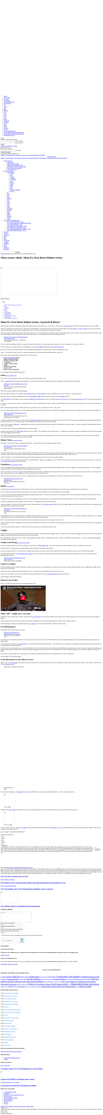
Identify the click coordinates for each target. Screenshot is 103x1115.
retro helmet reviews (9, 664)
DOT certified (27, 393)
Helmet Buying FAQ (9, 135)
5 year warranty (32, 623)
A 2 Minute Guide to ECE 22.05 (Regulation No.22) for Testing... (22, 1069)
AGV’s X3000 (83, 328)
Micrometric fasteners (8, 984)
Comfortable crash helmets (68, 976)
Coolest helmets (23, 979)
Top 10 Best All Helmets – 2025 (15, 221)
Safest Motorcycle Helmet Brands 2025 (14, 134)
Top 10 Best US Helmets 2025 (11, 220)
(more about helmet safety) (11, 375)
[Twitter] (9, 262)
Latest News (7, 100)
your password (19, 142)
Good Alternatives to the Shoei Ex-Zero (11, 318)
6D (4, 105)
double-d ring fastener (36, 420)
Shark (5, 125)
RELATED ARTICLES (7, 876)
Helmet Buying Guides (13, 163)
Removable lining (79, 984)
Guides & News (8, 161)
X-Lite (5, 129)
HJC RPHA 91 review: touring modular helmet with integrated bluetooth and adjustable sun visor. (33, 883)
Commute (6, 243)
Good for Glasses (14, 981)
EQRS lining (20, 431)
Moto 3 (75, 328)
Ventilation (6, 308)
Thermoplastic (70, 986)
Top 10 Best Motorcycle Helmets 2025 (14, 132)
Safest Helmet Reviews (10, 131)
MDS (11, 185)
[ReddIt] (20, 262)
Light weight (65, 981)
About (5, 96)
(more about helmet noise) (17, 440)
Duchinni (12, 178)
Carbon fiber (43, 977)
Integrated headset (56, 981)
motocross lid (68, 326)
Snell (5, 245)
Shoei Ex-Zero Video (8, 314)
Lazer (5, 115)
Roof (11, 188)
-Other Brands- (11, 172)
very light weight (36, 616)
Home (2, 253)
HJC (5, 112)
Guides (45, 981)
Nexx (5, 118)
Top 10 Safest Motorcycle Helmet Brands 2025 (19, 223)
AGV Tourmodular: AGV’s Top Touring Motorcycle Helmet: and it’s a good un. (27, 889)
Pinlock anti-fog (48, 504)
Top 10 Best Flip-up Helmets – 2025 (16, 227)
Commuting (4, 979)
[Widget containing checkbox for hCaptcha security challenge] (13, 940)
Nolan (5, 119)
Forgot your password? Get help (9, 146)
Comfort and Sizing (8, 312)
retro (53, 330)
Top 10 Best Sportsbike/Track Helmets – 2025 (19, 229)
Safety (6, 306)
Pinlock (32, 984)
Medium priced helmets (87, 982)
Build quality (35, 977)
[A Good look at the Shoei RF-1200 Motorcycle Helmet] (10, 1082)
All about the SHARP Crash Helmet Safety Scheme (20, 867)
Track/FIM (6, 240)
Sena (5, 123)
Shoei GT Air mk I (61, 399)
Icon (5, 113)
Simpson (6, 128)
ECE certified (41, 393)
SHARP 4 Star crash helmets (17, 986)
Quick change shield (59, 984)
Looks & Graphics (7, 313)
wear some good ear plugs (8, 461)
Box (11, 175)
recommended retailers (52, 574)
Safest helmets (94, 984)
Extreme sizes (69, 979)
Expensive (6, 249)
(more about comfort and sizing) (23, 542)
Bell (5, 109)
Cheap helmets (51, 977)
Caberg (12, 176)
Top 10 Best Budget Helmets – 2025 (16, 230)
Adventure (6, 235)
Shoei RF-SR (60, 347)
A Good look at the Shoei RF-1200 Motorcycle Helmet (18, 1085)
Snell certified (29, 986)
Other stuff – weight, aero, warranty (10, 315)
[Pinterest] (15, 262)
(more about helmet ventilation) (16, 464)
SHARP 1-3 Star (4, 986)
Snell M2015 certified (35, 396)
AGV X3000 (12, 809)
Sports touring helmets (50, 986)
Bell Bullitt (20, 792)
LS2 (5, 116)
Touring (6, 242)
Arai (5, 107)
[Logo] (17, 158)
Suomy (12, 191)
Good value (25, 982)
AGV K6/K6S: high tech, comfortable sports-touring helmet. (20, 906)
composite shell (9, 381)
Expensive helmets (59, 979)
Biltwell (6, 110)
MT (11, 187)
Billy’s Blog (7, 97)
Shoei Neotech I (79, 399)
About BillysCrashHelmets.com (12, 1058)
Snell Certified (39, 347)
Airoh (11, 174)
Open (5, 236)
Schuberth (6, 120)
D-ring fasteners (34, 979)
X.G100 (54, 827)
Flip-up (6, 233)
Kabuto (12, 182)
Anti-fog (16, 976)
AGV (5, 106)
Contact (6, 1059)
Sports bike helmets (36, 986)
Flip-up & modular (85, 979)
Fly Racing (13, 179)
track (40, 435)
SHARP (62, 396)
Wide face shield (85, 986)
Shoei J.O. (14, 489)
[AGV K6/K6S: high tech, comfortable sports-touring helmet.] (9, 903)
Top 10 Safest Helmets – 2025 (14, 224)
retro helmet (15, 662)
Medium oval (74, 981)
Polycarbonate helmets (43, 984)
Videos (77, 986)
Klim (11, 184)
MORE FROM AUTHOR (21, 876)
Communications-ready (90, 977)
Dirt (5, 237)
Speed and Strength (15, 190)
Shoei (5, 126)
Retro (5, 239)
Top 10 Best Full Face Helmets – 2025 (17, 226)
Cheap (5, 246)
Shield (6, 309)
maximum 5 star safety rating (36, 399)
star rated (53, 347)
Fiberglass (76, 979)
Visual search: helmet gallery (14, 168)
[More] (26, 262)
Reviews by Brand (8, 171)
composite (12, 358)
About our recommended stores (15, 165)
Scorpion (6, 122)
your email (18, 150)
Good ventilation (37, 981)
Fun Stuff (6, 99)
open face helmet (22, 644)
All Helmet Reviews (9, 102)
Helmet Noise (7, 307)
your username (19, 141)
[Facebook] (3, 262)
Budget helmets (24, 977)
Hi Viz (50, 981)
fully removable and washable (24, 553)
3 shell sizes (16, 424)
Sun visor (61, 986)
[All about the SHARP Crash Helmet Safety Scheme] (5, 1076)
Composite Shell (12, 979)
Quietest (69, 984)
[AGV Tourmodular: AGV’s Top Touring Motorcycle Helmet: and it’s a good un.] (8, 886)
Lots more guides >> (12, 169)
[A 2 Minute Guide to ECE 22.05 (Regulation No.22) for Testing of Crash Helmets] (5, 1065)
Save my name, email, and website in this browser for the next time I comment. (22, 935)
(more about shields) (10, 486)
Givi (11, 181)
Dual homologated (45, 979)
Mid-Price (6, 248)
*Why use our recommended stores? (51, 969)
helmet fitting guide (43, 545)
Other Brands (7, 103)
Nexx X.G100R (22, 827)
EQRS (96, 648)
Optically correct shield (22, 984)
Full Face (6, 232)
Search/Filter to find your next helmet (16, 166)
